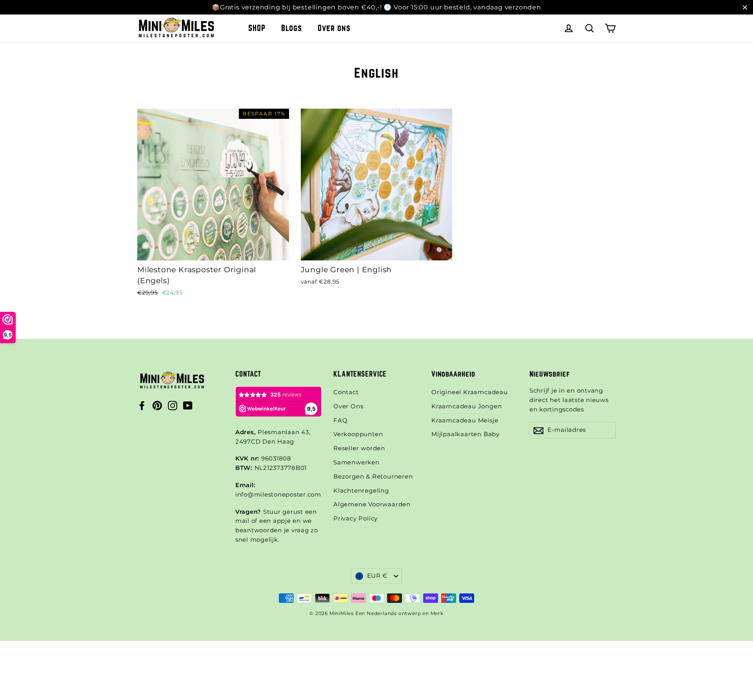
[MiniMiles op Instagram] (172, 405)
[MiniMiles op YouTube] (188, 405)
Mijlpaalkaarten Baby (465, 434)
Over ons (334, 28)
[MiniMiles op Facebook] (142, 405)
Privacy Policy (355, 518)
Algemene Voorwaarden (372, 504)
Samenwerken (356, 462)
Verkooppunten (358, 434)
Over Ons (348, 406)
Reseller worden (359, 448)
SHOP (257, 28)
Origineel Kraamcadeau (469, 392)
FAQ (340, 420)
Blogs (291, 28)
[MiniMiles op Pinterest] (157, 405)
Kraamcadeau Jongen (466, 406)
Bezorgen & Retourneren (373, 476)
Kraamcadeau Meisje (464, 420)
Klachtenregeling (361, 490)
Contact (346, 392)
